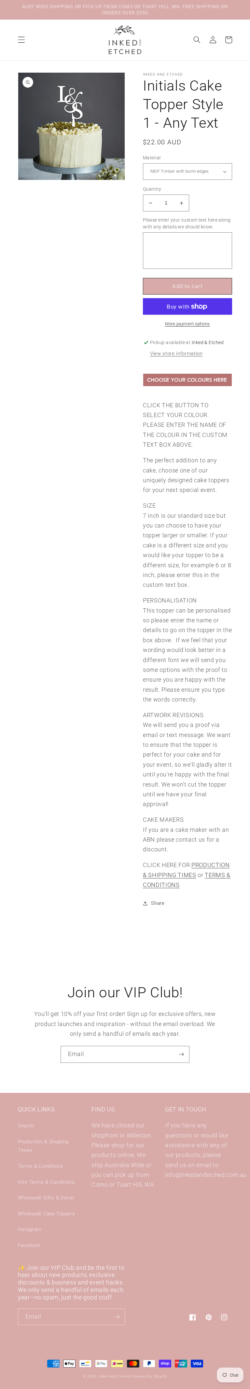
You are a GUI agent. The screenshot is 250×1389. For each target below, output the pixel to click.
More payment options (187, 323)
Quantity (152, 189)
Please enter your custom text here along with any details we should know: (187, 223)
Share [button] (157, 903)
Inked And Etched (114, 1376)
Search (26, 1126)
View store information (176, 353)
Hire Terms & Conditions (46, 1182)
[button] (21, 40)
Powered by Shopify (149, 1376)
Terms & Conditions (40, 1166)
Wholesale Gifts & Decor (46, 1198)
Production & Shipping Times (43, 1146)
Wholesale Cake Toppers (46, 1214)
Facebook (29, 1245)
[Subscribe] (181, 1054)
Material (152, 157)
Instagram (30, 1229)
